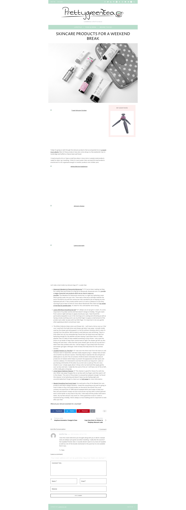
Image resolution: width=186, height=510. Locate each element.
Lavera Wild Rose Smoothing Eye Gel (64, 310)
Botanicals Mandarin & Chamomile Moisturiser (67, 289)
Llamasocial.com (62, 507)
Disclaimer (60, 1)
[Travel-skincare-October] (78, 128)
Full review (85, 379)
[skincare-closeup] (78, 223)
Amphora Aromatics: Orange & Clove (65, 419)
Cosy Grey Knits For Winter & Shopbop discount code (93, 420)
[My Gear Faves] (122, 123)
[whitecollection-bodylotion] (78, 184)
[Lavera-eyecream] (78, 263)
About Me (52, 1)
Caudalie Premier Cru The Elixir (62, 350)
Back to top (130, 507)
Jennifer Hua (63, 434)
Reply (62, 450)
